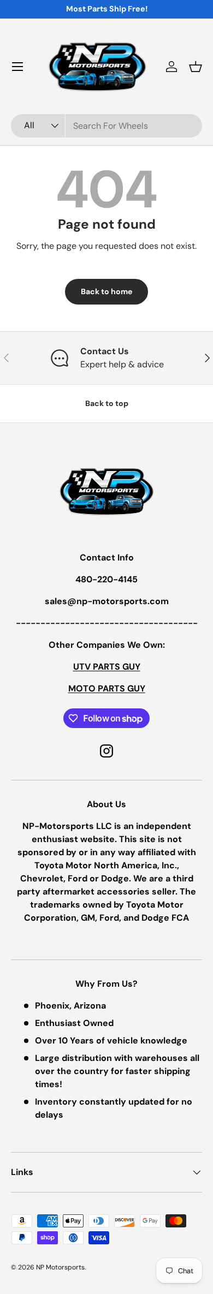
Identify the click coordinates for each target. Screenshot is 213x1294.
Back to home (106, 291)
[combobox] (106, 126)
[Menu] (17, 67)
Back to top (106, 403)
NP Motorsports (60, 1267)
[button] (196, 67)
